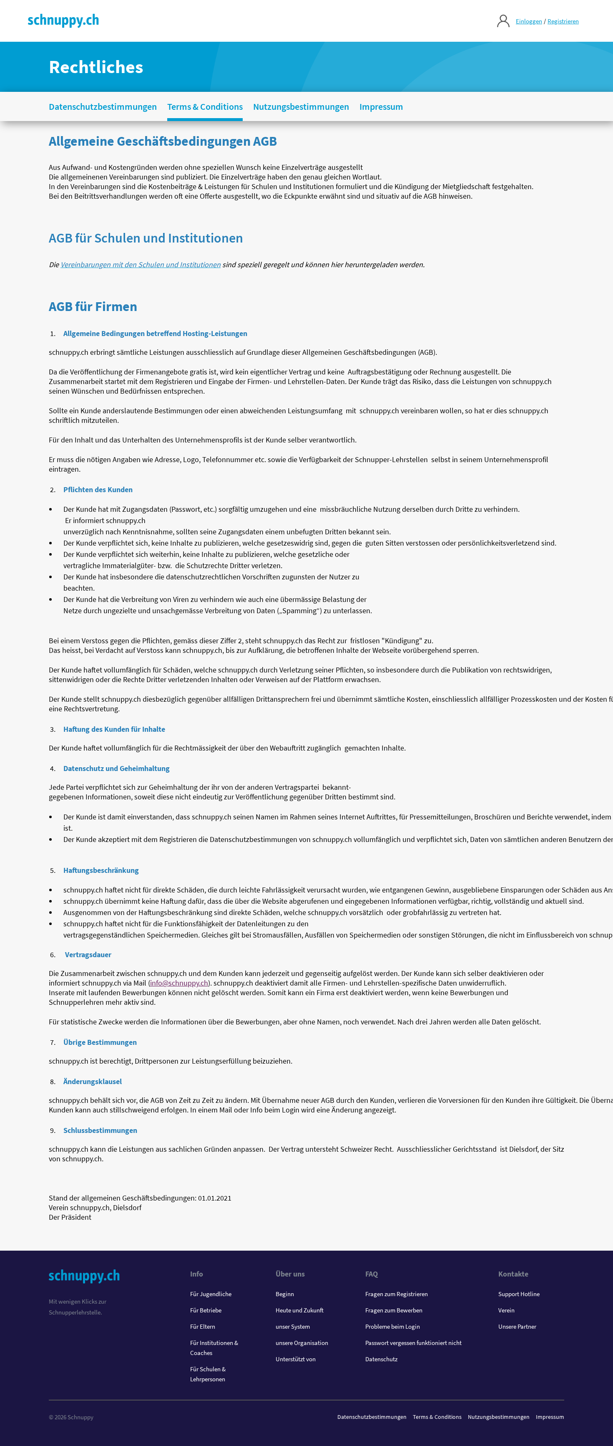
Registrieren (563, 21)
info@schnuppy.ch (179, 983)
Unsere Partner (517, 1326)
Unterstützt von (296, 1359)
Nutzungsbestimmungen (499, 1417)
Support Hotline (519, 1294)
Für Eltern (202, 1326)
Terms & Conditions (437, 1417)
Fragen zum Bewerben (393, 1310)
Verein (506, 1310)
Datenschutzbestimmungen (372, 1417)
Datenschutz (381, 1359)
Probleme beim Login (392, 1326)
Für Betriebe (205, 1310)
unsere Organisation (302, 1343)
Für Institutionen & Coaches (214, 1348)
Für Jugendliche (210, 1294)
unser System (293, 1326)
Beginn (285, 1294)
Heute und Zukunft (300, 1310)
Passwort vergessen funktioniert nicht (413, 1343)
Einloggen (529, 21)
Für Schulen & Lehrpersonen (208, 1374)
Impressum (550, 1417)
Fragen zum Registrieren (396, 1294)
